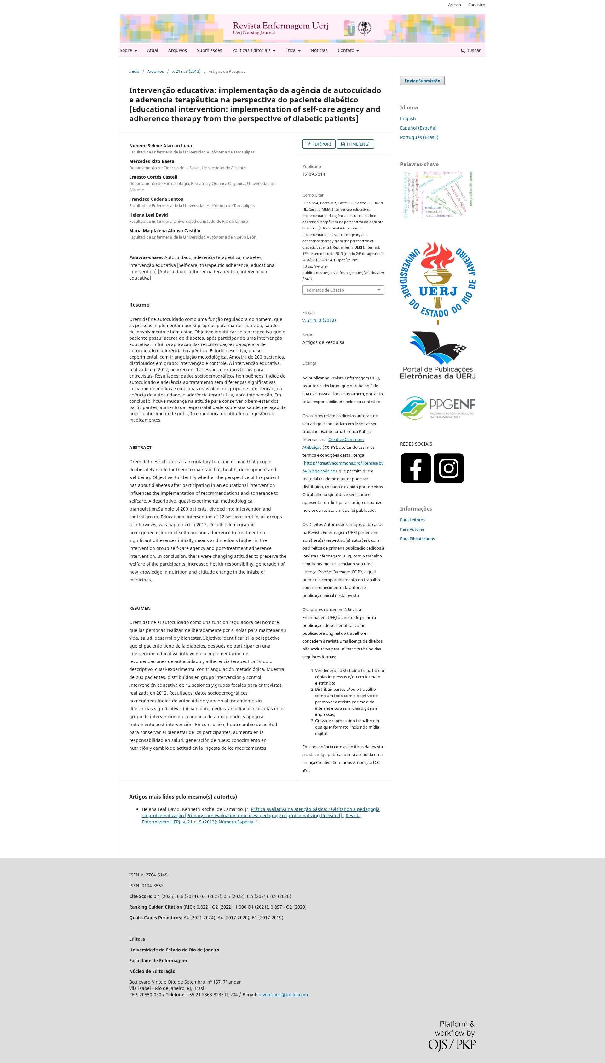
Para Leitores (412, 520)
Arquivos (177, 50)
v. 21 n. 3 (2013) (186, 71)
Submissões (209, 50)
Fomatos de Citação (325, 290)
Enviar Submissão (422, 81)
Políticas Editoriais (252, 50)
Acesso (454, 5)
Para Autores (412, 529)
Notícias (319, 50)
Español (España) (418, 128)
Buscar (473, 50)
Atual (152, 50)
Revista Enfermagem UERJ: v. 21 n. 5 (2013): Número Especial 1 (251, 818)
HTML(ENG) (358, 144)
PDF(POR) (321, 144)
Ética (291, 50)
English (408, 118)
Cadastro (476, 5)
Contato (346, 50)
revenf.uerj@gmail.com (283, 994)
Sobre (126, 50)
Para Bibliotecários (417, 538)
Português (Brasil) (419, 137)
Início (134, 71)
